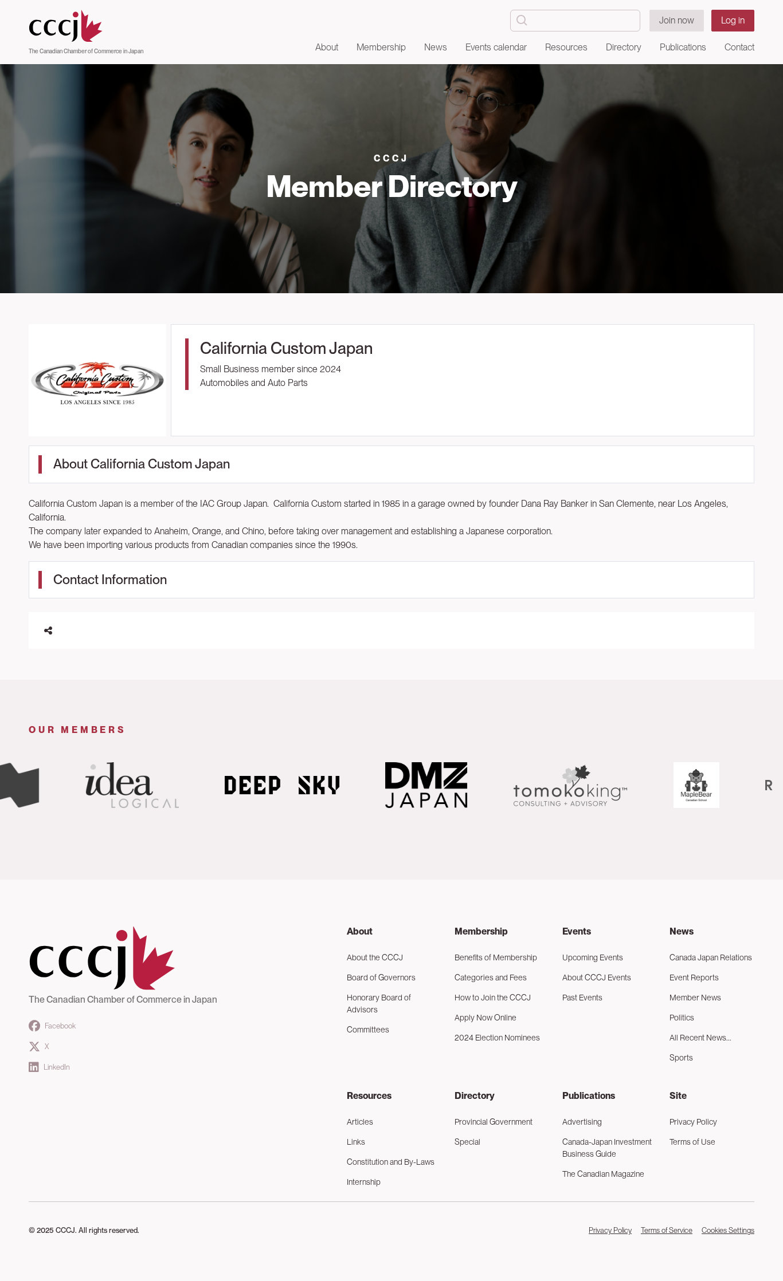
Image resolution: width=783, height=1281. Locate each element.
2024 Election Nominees (497, 1037)
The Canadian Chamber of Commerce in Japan (86, 51)
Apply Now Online (485, 1017)
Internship (364, 1182)
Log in (733, 20)
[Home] (86, 26)
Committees (368, 1029)
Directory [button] (623, 47)
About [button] (326, 47)
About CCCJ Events (596, 977)
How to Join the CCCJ (493, 997)
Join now (676, 20)
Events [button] (576, 931)
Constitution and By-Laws (390, 1161)
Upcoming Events (592, 957)
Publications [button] (683, 47)
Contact (739, 47)
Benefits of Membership (496, 957)
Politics (682, 1017)
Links (356, 1141)
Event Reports (694, 977)
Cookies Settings (728, 1230)
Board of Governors (381, 977)
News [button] (435, 47)
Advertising (582, 1121)
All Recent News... (700, 1037)
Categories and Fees (491, 977)
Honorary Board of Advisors (379, 1003)
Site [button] (678, 1095)
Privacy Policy (693, 1121)
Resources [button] (566, 47)
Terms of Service (666, 1230)
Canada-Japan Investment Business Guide (607, 1147)
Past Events (582, 997)
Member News (695, 997)
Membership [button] (381, 47)
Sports (681, 1057)
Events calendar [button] (496, 47)
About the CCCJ (375, 957)
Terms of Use (692, 1141)
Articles (360, 1121)
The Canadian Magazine (603, 1173)
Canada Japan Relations (711, 957)
